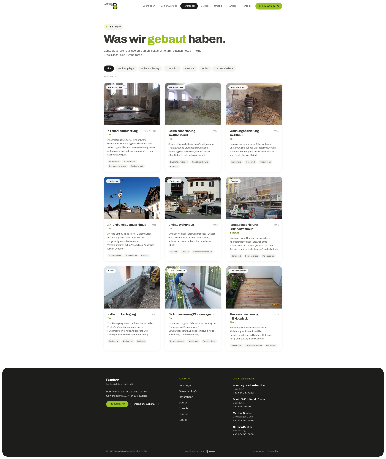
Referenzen (189, 6)
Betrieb (205, 6)
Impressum (258, 451)
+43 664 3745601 (243, 406)
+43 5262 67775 (270, 6)
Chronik (218, 6)
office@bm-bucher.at (144, 404)
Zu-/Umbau (172, 68)
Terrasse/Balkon (224, 68)
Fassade (190, 68)
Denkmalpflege (169, 6)
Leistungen (149, 6)
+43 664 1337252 (243, 392)
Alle (109, 68)
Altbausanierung (150, 68)
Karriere (232, 6)
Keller (205, 68)
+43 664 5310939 (243, 434)
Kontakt (246, 6)
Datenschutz (273, 451)
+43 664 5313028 (243, 420)
